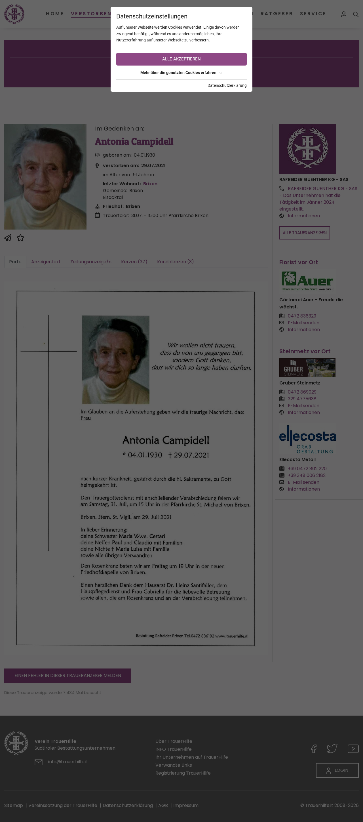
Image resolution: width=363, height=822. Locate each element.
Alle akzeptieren (181, 59)
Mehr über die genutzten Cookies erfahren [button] (178, 72)
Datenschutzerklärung (227, 85)
